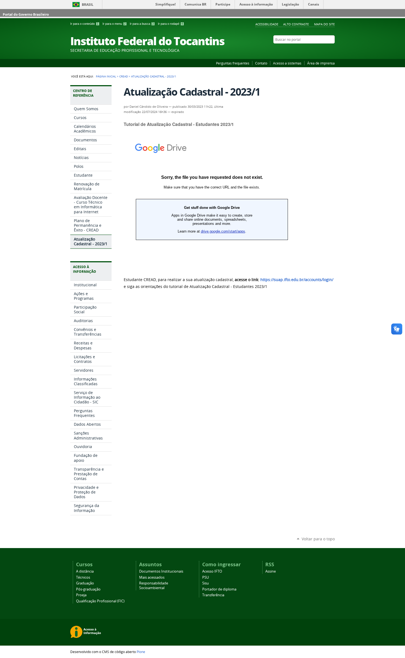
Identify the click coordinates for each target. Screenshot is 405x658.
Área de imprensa (321, 63)
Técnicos (83, 577)
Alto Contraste (296, 24)
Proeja (81, 595)
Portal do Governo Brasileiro (26, 14)
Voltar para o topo (318, 538)
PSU (205, 577)
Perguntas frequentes (232, 63)
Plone (141, 651)
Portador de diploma (219, 589)
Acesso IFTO (212, 571)
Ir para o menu (114, 23)
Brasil (87, 4)
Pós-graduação (88, 589)
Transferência (213, 595)
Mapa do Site (324, 24)
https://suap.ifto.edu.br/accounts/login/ (296, 279)
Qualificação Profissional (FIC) (100, 601)
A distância (85, 571)
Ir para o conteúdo (84, 23)
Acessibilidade (266, 24)
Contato (261, 63)
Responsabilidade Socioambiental (153, 585)
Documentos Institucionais (161, 571)
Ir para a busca (142, 23)
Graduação (85, 583)
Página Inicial (106, 76)
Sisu (205, 583)
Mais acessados (151, 577)
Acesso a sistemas (287, 63)
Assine (270, 571)
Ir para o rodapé (170, 23)
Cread (123, 76)
